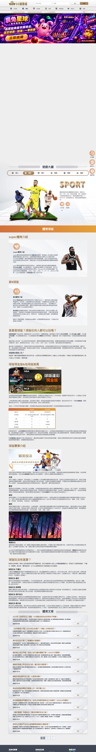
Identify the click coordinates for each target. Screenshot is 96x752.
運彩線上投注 (15, 438)
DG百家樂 (21, 431)
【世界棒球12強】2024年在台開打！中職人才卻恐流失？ (34, 628)
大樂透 (40, 336)
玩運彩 (47, 492)
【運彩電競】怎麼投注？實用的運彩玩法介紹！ (30, 712)
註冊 (84, 3)
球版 (24, 396)
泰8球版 (15, 311)
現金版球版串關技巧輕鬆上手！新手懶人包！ (29, 688)
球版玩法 (17, 572)
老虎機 (12, 336)
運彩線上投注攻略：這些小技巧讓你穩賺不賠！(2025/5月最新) (36, 652)
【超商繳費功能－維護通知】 (71, 12)
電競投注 (75, 550)
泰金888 (19, 300)
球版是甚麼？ (13, 334)
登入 (75, 3)
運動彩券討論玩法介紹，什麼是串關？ (27, 676)
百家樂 (66, 334)
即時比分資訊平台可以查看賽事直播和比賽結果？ (31, 724)
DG (21, 483)
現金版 (30, 273)
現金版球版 (61, 564)
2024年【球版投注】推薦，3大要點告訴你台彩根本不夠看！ (35, 616)
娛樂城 (80, 401)
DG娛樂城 (26, 474)
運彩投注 (35, 255)
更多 (84, 12)
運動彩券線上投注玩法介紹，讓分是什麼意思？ (30, 664)
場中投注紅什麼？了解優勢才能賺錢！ (27, 640)
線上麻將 (77, 334)
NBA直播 (19, 267)
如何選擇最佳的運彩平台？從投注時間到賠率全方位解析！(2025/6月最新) (40, 700)
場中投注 (25, 566)
